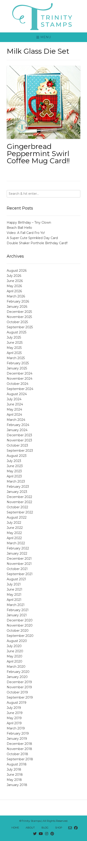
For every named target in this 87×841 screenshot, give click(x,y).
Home (15, 827)
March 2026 (16, 296)
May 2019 (14, 718)
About (30, 827)
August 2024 (17, 394)
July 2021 (14, 584)
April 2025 (14, 353)
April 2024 (14, 415)
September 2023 (20, 451)
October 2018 (17, 754)
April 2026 (14, 291)
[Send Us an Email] (70, 828)
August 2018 (17, 764)
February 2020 (18, 672)
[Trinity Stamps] (43, 16)
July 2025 (14, 337)
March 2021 (16, 605)
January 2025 (17, 368)
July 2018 (14, 769)
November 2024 (19, 379)
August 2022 (17, 517)
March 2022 (16, 543)
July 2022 (14, 523)
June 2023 (15, 466)
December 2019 (19, 682)
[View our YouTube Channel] (41, 834)
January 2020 (17, 677)
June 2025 (15, 343)
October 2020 (18, 631)
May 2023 (14, 471)
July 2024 (14, 399)
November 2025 (19, 317)
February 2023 (18, 487)
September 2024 (20, 389)
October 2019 (17, 692)
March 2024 (16, 420)
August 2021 (16, 579)
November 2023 (19, 440)
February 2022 (18, 548)
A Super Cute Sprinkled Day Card (32, 238)
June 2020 (15, 651)
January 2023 (17, 492)
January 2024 (17, 430)
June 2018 (15, 775)
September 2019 (20, 697)
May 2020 (14, 656)
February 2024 (18, 425)
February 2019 (18, 733)
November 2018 (19, 749)
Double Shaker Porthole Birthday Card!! (37, 243)
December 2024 (19, 373)
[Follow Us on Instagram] (46, 834)
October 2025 (17, 322)
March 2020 (16, 667)
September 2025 (20, 327)
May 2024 (14, 409)
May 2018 (14, 780)
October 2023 (17, 445)
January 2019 (17, 739)
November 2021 (19, 564)
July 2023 (14, 461)
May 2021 (14, 595)
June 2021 (14, 589)
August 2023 (17, 456)
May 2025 (14, 348)
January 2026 (17, 307)
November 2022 (19, 502)
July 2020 (14, 646)
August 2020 (17, 641)
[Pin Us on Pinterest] (52, 834)
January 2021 (17, 615)
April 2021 (14, 600)
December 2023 (19, 435)
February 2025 (18, 363)
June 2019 (15, 713)
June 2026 (15, 281)
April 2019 (14, 723)
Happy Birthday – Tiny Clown (29, 222)
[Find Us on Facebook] (76, 828)
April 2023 (14, 476)
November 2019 (19, 687)
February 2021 (18, 610)
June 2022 (15, 528)
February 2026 (18, 301)
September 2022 (20, 512)
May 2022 (14, 533)
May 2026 (14, 286)
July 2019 (14, 708)
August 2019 (16, 703)
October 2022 (17, 507)
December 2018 (19, 744)
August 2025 (16, 332)
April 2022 (14, 538)
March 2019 (16, 728)
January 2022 (17, 553)
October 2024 (17, 384)
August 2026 (17, 271)
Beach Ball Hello (19, 228)
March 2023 (16, 481)
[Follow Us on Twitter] (35, 834)
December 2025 (19, 312)
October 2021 (17, 569)
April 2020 (14, 661)
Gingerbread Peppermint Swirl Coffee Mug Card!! (38, 153)
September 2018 (20, 759)
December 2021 (19, 559)
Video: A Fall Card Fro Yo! (26, 233)
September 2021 (20, 574)
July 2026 (14, 276)
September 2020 (20, 636)
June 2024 (15, 404)
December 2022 (19, 497)
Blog (44, 827)
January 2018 (17, 785)
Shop (58, 827)
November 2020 (20, 625)
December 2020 (20, 620)
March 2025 (16, 358)
